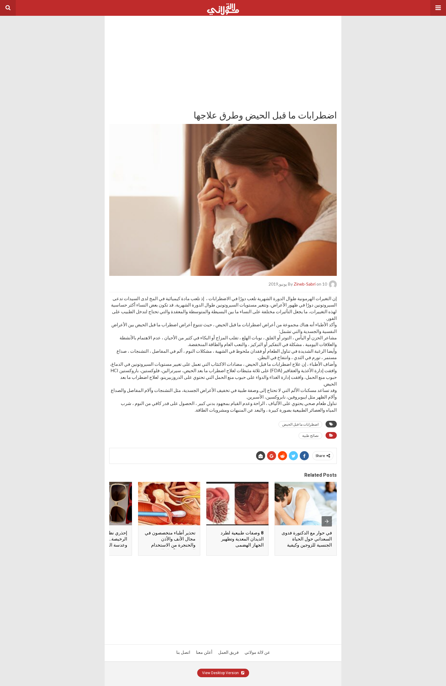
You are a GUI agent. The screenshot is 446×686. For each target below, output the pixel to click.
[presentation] (327, 521)
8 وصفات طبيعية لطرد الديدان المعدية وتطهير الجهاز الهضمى (242, 539)
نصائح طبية (310, 435)
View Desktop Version (221, 673)
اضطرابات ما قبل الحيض (300, 424)
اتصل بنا (183, 652)
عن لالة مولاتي (257, 652)
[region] (223, 54)
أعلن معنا (204, 652)
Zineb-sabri (305, 283)
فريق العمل (228, 652)
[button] (438, 8)
